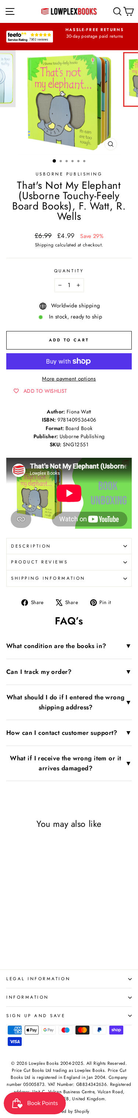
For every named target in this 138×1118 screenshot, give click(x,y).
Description (31, 546)
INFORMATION (27, 997)
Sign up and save (36, 1015)
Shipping (44, 245)
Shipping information (48, 578)
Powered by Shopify (69, 1111)
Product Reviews (39, 562)
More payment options (69, 379)
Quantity (69, 270)
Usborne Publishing (69, 174)
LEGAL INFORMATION (38, 978)
